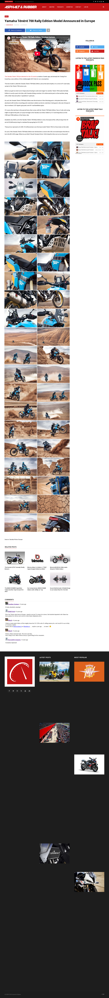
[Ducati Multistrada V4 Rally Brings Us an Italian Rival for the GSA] (60, 579)
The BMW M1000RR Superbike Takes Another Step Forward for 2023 (14, 589)
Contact (78, 7)
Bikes (6, 16)
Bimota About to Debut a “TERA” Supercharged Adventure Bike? (37, 568)
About (44, 7)
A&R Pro (51, 7)
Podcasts (60, 7)
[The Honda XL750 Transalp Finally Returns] (15, 558)
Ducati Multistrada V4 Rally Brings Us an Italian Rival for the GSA (60, 589)
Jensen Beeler (9, 24)
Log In (86, 7)
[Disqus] (37, 622)
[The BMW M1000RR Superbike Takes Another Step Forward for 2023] (15, 579)
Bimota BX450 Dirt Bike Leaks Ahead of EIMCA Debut (58, 568)
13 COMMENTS (23, 24)
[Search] (103, 7)
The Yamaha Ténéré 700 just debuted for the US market (21, 76)
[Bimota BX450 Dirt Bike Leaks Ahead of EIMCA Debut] (60, 558)
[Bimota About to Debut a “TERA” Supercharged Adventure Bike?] (37, 558)
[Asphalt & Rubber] (21, 7)
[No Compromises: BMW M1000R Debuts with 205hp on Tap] (37, 579)
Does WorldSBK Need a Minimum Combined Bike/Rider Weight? (29, 1)
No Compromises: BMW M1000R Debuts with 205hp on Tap (36, 589)
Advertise (69, 7)
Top (103, 994)
